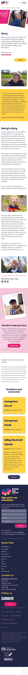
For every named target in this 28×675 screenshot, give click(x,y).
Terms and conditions (16, 615)
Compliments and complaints (9, 623)
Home (2, 8)
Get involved (4, 554)
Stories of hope (5, 571)
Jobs (2, 612)
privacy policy (8, 530)
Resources (4, 566)
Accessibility (4, 615)
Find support (4, 549)
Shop (2, 569)
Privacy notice (5, 627)
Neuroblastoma (5, 546)
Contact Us (10, 604)
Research (3, 551)
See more (14, 477)
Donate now (14, 345)
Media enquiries (10, 612)
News (2, 561)
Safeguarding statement (7, 619)
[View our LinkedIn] (12, 599)
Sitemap (18, 612)
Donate (20, 60)
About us (3, 559)
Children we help (11, 8)
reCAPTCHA (20, 532)
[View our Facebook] (6, 599)
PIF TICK (3, 564)
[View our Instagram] (9, 599)
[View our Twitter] (2, 599)
